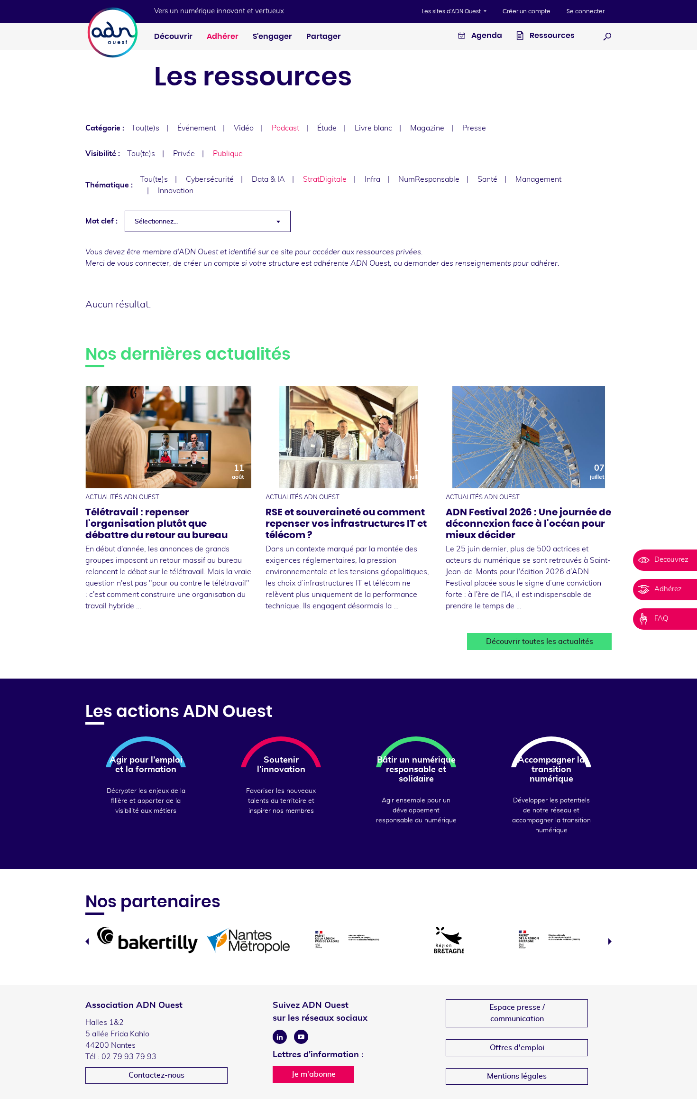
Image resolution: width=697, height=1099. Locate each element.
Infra (372, 179)
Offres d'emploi (517, 1048)
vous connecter (143, 263)
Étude (327, 128)
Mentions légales (517, 1076)
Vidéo (244, 128)
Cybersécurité (210, 179)
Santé (487, 179)
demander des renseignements (457, 263)
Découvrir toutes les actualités (539, 641)
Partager (323, 36)
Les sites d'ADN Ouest (452, 11)
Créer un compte (526, 11)
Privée (184, 154)
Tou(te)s (145, 128)
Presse (474, 128)
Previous (87, 941)
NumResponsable (428, 179)
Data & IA (268, 179)
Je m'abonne (314, 1074)
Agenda (486, 35)
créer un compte (211, 263)
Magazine (427, 128)
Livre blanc (373, 128)
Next (610, 941)
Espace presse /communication (517, 1013)
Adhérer (222, 36)
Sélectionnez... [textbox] (156, 221)
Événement (196, 128)
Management (538, 179)
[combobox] (208, 221)
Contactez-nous (156, 1075)
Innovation (175, 191)
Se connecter (586, 11)
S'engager (272, 36)
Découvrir (173, 36)
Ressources (551, 35)
